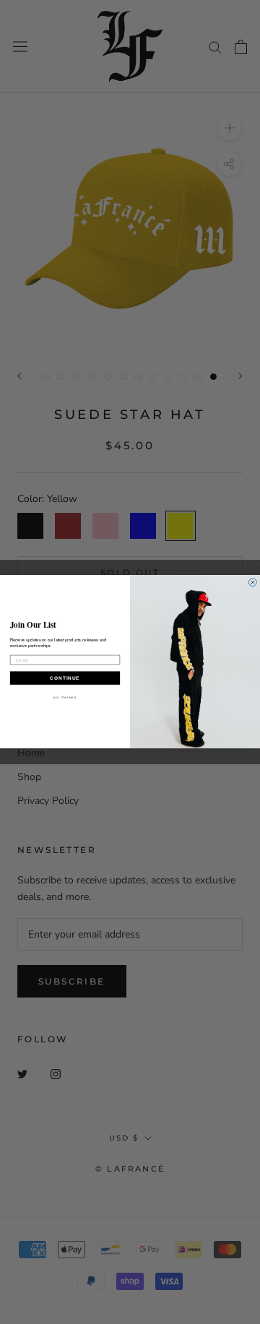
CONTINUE (64, 677)
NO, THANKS (65, 697)
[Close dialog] (252, 583)
